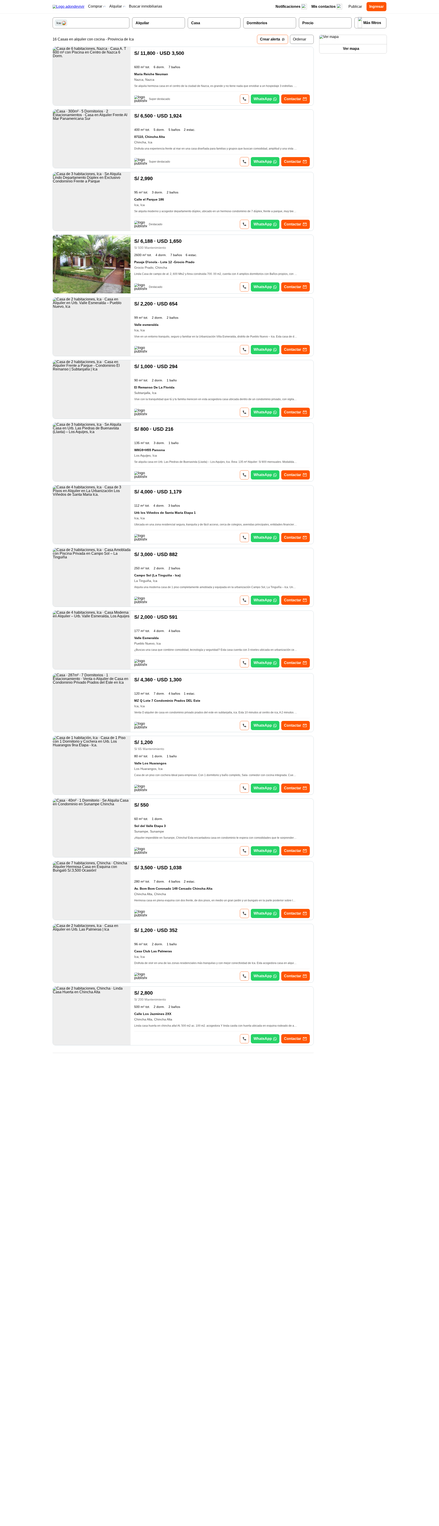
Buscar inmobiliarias (145, 6)
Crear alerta (270, 39)
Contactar (292, 99)
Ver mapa (351, 49)
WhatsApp (263, 99)
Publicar (355, 6)
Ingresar (376, 6)
